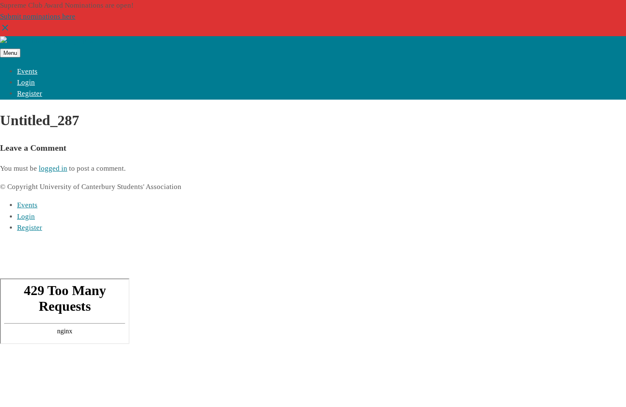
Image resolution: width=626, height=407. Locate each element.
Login (26, 82)
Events (27, 71)
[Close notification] (5, 30)
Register (29, 93)
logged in (53, 168)
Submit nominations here (37, 16)
